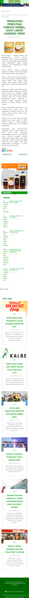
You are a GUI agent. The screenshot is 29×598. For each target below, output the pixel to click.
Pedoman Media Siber (15, 595)
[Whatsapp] (7, 151)
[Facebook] (3, 151)
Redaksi (9, 595)
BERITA (8, 11)
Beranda (5, 595)
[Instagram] (9, 151)
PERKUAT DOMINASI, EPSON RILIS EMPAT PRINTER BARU (14, 457)
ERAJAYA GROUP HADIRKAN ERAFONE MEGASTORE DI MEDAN (14, 549)
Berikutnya (22, 154)
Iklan (22, 595)
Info (25, 595)
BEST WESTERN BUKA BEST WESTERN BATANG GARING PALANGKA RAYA (15, 251)
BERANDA (3, 11)
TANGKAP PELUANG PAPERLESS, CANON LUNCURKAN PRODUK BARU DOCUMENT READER (14, 501)
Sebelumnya (7, 154)
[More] (11, 151)
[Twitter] (5, 151)
